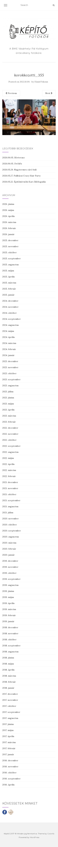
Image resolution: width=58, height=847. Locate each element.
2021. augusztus (10, 506)
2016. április (8, 784)
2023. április (8, 409)
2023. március (9, 415)
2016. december (10, 760)
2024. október (9, 313)
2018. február (9, 681)
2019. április (8, 603)
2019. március (9, 609)
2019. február (9, 615)
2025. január (8, 294)
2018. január (8, 688)
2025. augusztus (10, 264)
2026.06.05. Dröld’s (12, 163)
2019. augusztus (10, 585)
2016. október (9, 772)
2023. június (8, 397)
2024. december (10, 300)
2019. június (8, 591)
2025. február (9, 288)
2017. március (9, 742)
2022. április (8, 464)
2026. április (8, 216)
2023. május (8, 403)
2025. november (10, 246)
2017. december (10, 694)
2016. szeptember (11, 778)
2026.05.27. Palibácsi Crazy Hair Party (21, 175)
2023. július (7, 391)
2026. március (9, 222)
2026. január (8, 234)
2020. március (9, 542)
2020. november (10, 518)
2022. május (8, 458)
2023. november (10, 367)
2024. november (10, 306)
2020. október (9, 524)
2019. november (10, 567)
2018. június (8, 657)
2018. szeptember (11, 645)
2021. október (9, 494)
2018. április (8, 669)
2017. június (8, 724)
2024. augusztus (10, 325)
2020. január (8, 554)
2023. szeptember (11, 379)
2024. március (9, 343)
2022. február (9, 476)
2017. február (8, 748)
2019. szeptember (11, 579)
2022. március (9, 470)
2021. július (7, 512)
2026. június (8, 204)
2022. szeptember (11, 446)
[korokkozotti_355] (29, 117)
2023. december (10, 361)
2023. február (9, 421)
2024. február (9, 349)
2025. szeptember (11, 258)
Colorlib (50, 833)
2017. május (8, 730)
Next (48, 93)
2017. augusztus (10, 718)
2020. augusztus (10, 536)
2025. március (9, 282)
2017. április (8, 736)
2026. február (9, 228)
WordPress (34, 837)
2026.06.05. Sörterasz (13, 157)
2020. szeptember (11, 530)
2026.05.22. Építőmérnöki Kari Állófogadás (24, 181)
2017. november (10, 700)
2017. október (9, 706)
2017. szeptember (11, 712)
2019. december (10, 560)
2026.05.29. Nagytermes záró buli (19, 169)
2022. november (10, 433)
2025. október (9, 252)
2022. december (10, 427)
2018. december (10, 627)
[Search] (54, 5)
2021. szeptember (11, 500)
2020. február (9, 548)
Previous (12, 93)
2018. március (9, 675)
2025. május (8, 270)
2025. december (10, 240)
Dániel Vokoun (41, 81)
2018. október (9, 639)
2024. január (8, 355)
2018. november (10, 633)
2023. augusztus (10, 385)
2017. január (8, 754)
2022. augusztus (10, 452)
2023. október (9, 373)
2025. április (8, 276)
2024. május (8, 331)
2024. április (8, 337)
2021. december (10, 482)
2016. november (10, 766)
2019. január (8, 621)
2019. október (9, 573)
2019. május (8, 597)
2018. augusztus (10, 651)
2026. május (8, 210)
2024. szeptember (11, 319)
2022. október (9, 440)
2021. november (10, 488)
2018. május (8, 663)
